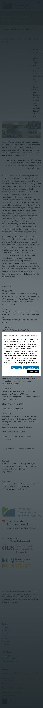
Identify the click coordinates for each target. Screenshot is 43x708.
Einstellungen (33, 372)
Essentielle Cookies (31, 368)
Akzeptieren (16, 368)
